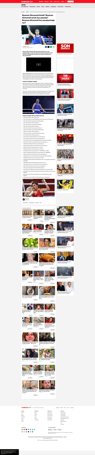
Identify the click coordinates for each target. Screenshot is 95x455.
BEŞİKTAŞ (47, 6)
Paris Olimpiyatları (25, 202)
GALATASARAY (60, 6)
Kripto (22, 418)
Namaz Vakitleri (50, 414)
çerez (2, 451)
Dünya (22, 421)
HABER (62, 1)
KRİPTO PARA (57, 1)
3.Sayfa (22, 419)
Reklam (62, 407)
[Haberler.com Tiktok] (28, 432)
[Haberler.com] (26, 407)
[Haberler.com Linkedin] (30, 429)
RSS (61, 422)
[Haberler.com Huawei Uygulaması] (59, 430)
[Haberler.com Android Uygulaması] (55, 430)
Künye (68, 407)
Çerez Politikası (63, 415)
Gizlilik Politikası (63, 414)
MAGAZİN (46, 1)
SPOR (51, 1)
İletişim (65, 407)
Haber (44, 438)
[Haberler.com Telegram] (30, 432)
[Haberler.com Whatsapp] (32, 429)
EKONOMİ (41, 1)
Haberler (50, 438)
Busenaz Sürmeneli (31, 202)
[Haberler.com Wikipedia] (24, 432)
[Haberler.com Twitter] (26, 429)
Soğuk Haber (37, 202)
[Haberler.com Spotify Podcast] (34, 429)
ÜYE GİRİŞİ (71, 1)
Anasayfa (22, 11)
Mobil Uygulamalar (63, 421)
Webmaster (62, 419)
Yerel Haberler (36, 419)
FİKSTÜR (38, 6)
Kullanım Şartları (63, 412)
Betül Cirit (27, 198)
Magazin (22, 415)
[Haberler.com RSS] (22, 432)
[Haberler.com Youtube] (26, 432)
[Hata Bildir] (45, 440)
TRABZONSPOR (68, 6)
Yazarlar (35, 418)
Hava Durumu (50, 412)
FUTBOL (42, 6)
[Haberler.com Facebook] (24, 429)
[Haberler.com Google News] (22, 429)
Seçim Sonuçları (50, 415)
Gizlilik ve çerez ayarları (40, 440)
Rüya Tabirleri (50, 418)
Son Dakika (47, 438)
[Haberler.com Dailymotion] (32, 432)
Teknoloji (35, 414)
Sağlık (35, 412)
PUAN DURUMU (32, 6)
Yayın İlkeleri (72, 407)
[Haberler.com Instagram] (28, 429)
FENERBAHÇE (53, 6)
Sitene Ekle (62, 424)
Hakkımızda (57, 407)
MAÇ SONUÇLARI (24, 6)
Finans (35, 415)
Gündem (27, 11)
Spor (40, 202)
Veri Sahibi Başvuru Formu (65, 418)
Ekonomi (22, 412)
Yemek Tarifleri (50, 419)
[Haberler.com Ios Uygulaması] (50, 430)
